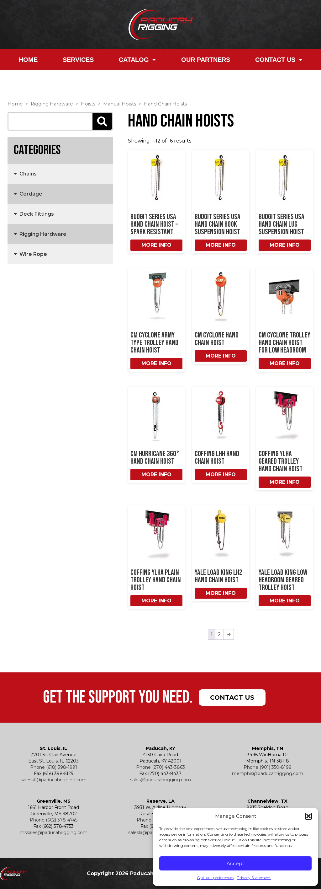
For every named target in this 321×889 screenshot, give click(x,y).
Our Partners (205, 59)
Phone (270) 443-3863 (160, 767)
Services (78, 59)
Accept (235, 863)
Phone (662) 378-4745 (53, 820)
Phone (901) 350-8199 (268, 767)
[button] (308, 816)
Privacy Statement (254, 877)
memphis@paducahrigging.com (267, 773)
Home (28, 59)
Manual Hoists (119, 104)
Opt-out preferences (215, 877)
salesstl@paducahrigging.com (54, 780)
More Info (156, 245)
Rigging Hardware (52, 104)
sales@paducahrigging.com (160, 780)
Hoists (88, 104)
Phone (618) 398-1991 (53, 767)
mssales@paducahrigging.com (53, 832)
